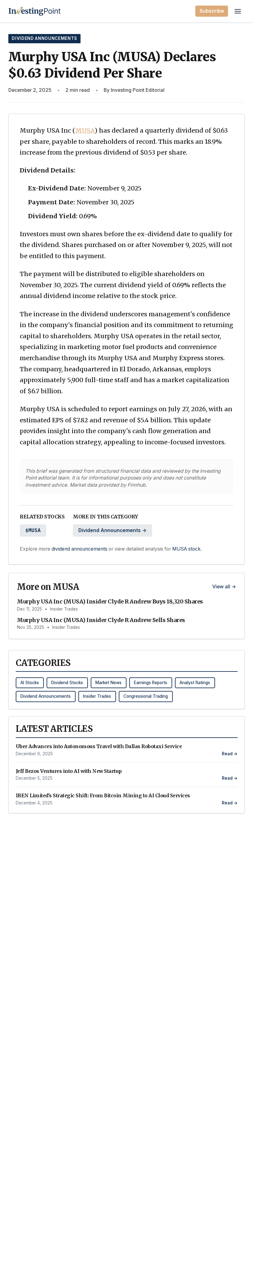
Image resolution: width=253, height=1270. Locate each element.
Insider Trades (97, 696)
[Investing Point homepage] (34, 11)
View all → (224, 587)
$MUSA (33, 530)
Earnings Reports (150, 682)
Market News (108, 682)
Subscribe (212, 11)
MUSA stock (186, 549)
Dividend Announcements (44, 38)
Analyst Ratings (195, 682)
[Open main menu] (238, 11)
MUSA (85, 130)
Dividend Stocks (67, 682)
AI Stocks (29, 682)
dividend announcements (79, 549)
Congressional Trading (145, 696)
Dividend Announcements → (112, 530)
